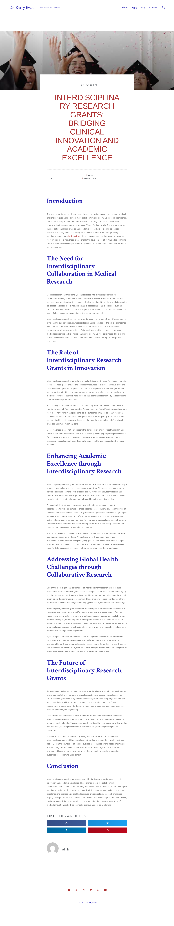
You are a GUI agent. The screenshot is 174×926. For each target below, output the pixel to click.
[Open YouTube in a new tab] (105, 890)
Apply (134, 7)
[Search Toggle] (163, 8)
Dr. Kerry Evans (75, 236)
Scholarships (89, 85)
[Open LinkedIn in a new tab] (91, 890)
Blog (143, 7)
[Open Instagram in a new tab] (83, 890)
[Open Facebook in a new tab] (69, 890)
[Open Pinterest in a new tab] (98, 890)
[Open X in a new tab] (76, 890)
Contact (153, 7)
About (124, 7)
